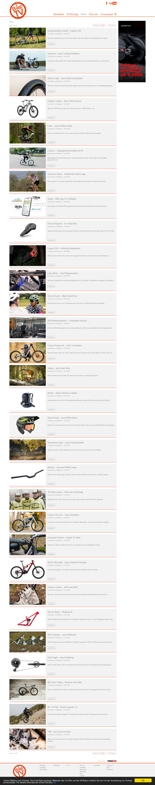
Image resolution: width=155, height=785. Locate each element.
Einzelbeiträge (43, 769)
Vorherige (95, 25)
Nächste (113, 25)
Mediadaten (83, 771)
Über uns (93, 14)
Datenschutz (110, 769)
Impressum (110, 765)
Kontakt (82, 775)
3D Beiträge (72, 14)
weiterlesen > (51, 44)
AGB (108, 767)
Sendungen (43, 767)
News (84, 14)
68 (109, 25)
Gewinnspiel (106, 14)
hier (54, 782)
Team (81, 773)
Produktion (83, 767)
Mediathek (58, 14)
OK (143, 780)
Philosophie (83, 769)
